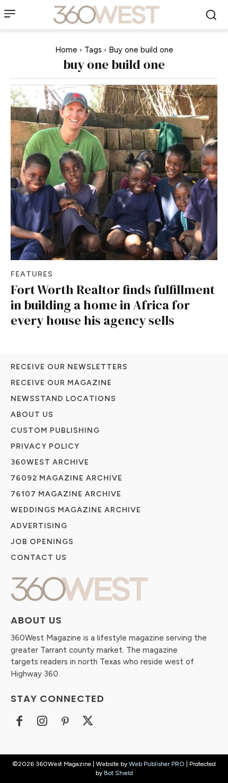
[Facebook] (19, 722)
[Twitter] (88, 722)
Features (32, 274)
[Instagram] (42, 722)
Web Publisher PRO (157, 764)
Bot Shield (118, 773)
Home (66, 50)
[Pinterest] (65, 722)
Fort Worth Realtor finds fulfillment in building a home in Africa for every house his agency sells (113, 305)
